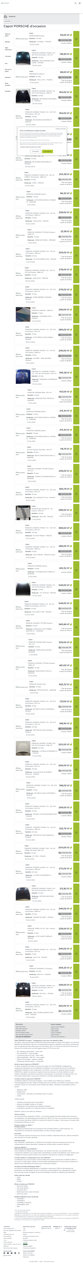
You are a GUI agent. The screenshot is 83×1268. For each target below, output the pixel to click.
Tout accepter (47, 151)
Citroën (19, 1181)
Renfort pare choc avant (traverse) (28, 1192)
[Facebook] (5, 1253)
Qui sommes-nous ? (9, 1228)
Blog (5, 1232)
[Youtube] (12, 1253)
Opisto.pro (26, 1257)
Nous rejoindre (8, 1238)
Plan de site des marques (11, 1248)
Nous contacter (8, 1242)
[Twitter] (8, 1253)
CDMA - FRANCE (38, 183)
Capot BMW (55, 1031)
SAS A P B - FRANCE (40, 957)
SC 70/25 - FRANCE (39, 856)
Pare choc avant (22, 1194)
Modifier (7, 21)
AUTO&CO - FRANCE (44, 41)
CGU (24, 1228)
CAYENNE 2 (21, 1200)
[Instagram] (18, 1253)
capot (32, 1072)
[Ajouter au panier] (76, 39)
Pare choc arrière (22, 1186)
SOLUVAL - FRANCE (46, 993)
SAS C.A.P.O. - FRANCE (45, 80)
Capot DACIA (55, 1034)
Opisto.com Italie (28, 1253)
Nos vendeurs (7, 1236)
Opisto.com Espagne (29, 1255)
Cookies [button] (25, 1244)
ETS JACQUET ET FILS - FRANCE (44, 497)
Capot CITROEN (56, 1032)
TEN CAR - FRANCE (46, 516)
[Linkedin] (15, 1253)
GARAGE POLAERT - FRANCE (43, 917)
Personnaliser (35, 151)
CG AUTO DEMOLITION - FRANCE (44, 259)
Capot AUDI (55, 1029)
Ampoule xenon (21, 1030)
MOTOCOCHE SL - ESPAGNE (46, 690)
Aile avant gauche (21, 1028)
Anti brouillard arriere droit (24, 1034)
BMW (19, 1179)
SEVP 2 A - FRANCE (44, 974)
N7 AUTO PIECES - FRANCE (42, 535)
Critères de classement (29, 1248)
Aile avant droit (20, 1026)
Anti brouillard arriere (22, 1032)
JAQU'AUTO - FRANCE (40, 221)
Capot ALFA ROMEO (58, 1027)
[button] (46, 39)
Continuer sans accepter (61, 128)
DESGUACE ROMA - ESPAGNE (45, 240)
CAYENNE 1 (21, 1198)
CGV (24, 1230)
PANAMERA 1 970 (23, 1204)
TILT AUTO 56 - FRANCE (48, 593)
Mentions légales (27, 1246)
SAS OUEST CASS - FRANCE (41, 612)
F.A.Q (5, 1240)
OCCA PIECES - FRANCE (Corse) (44, 554)
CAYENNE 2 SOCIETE (24, 1202)
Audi (18, 1177)
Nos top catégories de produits (12, 1230)
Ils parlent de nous (9, 1234)
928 (18, 1206)
